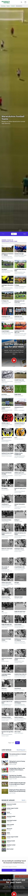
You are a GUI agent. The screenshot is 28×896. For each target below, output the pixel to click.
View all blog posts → (21, 750)
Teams (8, 6)
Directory (3, 6)
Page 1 (13, 233)
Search (14, 870)
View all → (24, 800)
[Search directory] (21, 2)
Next (17, 742)
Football (13, 6)
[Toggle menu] (25, 2)
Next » (25, 233)
